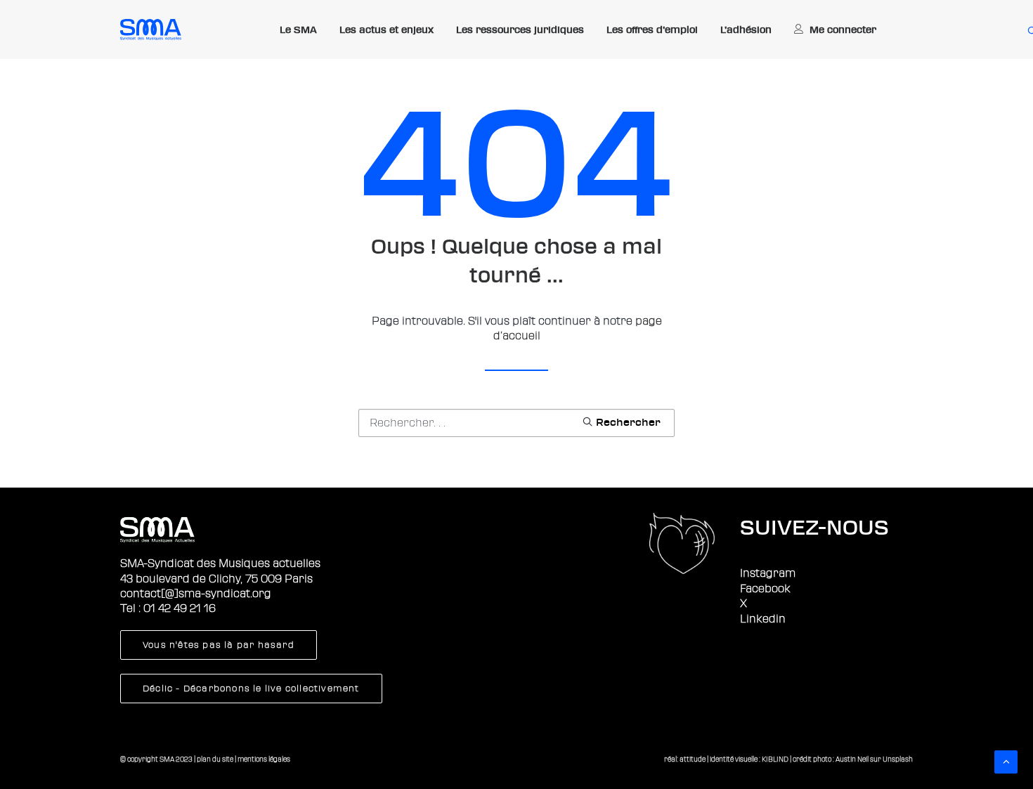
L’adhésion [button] (746, 29)
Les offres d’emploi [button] (652, 29)
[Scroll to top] (1006, 761)
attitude (693, 759)
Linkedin (763, 619)
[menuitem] (298, 30)
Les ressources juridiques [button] (520, 29)
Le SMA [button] (298, 29)
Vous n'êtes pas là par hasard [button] (218, 645)
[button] (621, 421)
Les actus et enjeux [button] (386, 29)
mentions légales (264, 759)
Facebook (765, 588)
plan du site (215, 759)
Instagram (767, 573)
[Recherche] (516, 423)
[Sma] (150, 29)
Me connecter (843, 29)
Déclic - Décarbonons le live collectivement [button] (251, 688)
